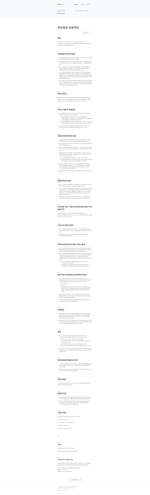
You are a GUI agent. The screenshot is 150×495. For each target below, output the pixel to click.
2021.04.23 (86, 32)
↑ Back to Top (75, 479)
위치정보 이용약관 (61, 13)
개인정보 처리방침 (61, 11)
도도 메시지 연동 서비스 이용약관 (81, 11)
